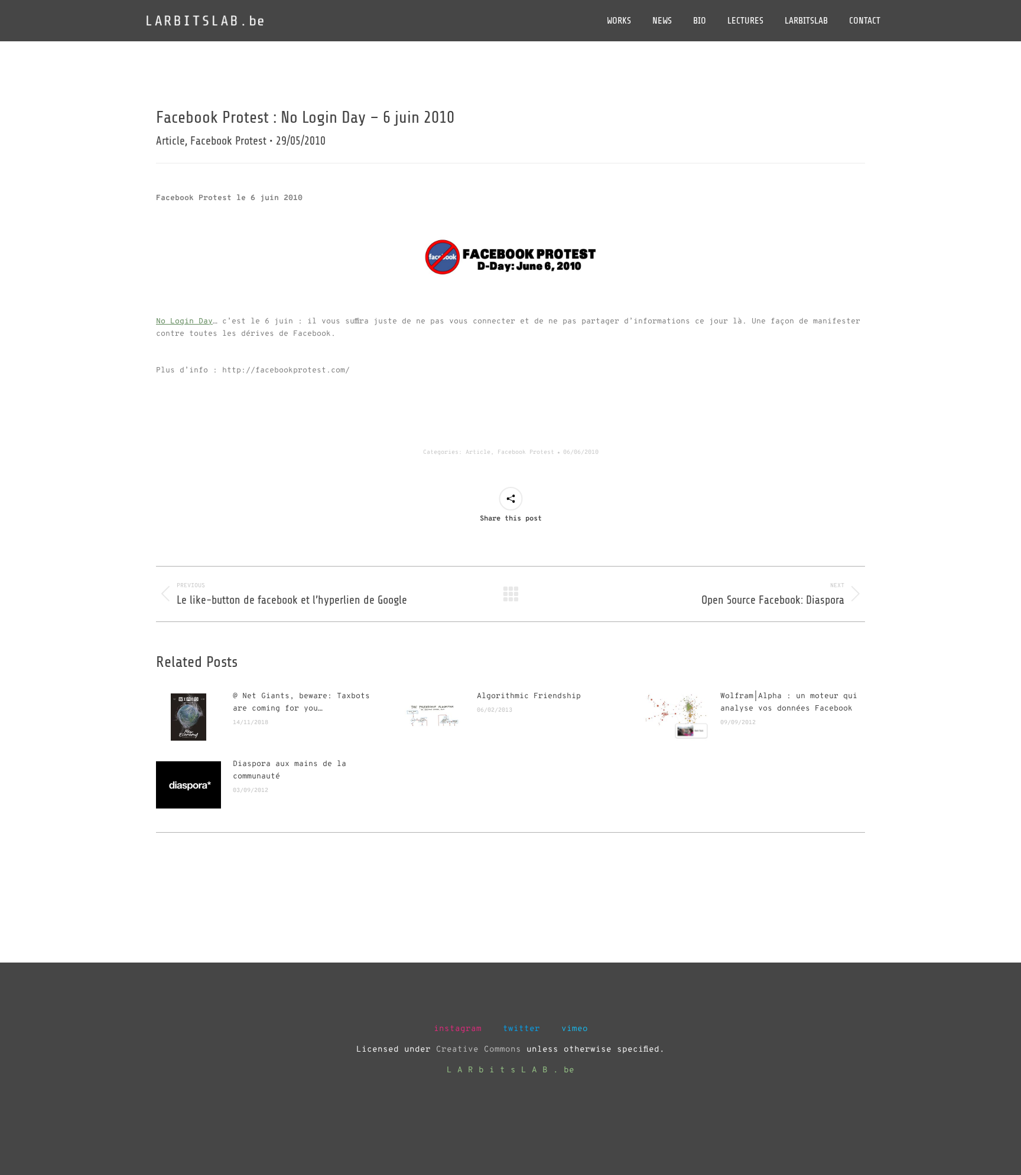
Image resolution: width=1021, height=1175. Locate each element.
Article (478, 452)
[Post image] (188, 717)
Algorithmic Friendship (529, 696)
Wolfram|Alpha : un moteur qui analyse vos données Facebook (788, 702)
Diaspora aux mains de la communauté (289, 770)
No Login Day (184, 321)
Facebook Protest (526, 452)
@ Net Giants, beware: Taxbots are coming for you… (301, 702)
